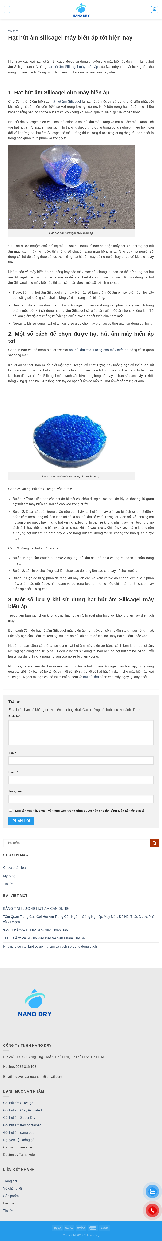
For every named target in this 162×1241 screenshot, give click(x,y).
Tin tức (13, 31)
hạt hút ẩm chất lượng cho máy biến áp (98, 350)
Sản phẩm (11, 1196)
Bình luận (16, 716)
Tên (12, 752)
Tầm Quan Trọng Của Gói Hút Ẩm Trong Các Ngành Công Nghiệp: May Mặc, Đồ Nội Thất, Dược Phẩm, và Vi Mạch (80, 919)
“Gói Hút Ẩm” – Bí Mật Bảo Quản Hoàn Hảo (35, 930)
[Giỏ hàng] (155, 9)
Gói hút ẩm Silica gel (18, 1103)
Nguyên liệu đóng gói (19, 1140)
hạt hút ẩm (91, 677)
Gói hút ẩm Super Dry (19, 1117)
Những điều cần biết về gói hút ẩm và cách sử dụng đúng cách (50, 946)
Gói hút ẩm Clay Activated (22, 1110)
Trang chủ (10, 1181)
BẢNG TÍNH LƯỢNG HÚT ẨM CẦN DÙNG (36, 908)
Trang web (15, 791)
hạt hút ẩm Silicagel (65, 101)
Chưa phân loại (15, 868)
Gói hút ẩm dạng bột (18, 1132)
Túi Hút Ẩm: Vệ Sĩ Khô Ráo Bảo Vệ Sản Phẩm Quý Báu (45, 938)
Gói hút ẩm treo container (22, 1125)
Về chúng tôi (12, 1188)
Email (13, 772)
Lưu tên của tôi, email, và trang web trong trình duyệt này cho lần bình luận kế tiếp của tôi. (80, 810)
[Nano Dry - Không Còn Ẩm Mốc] (81, 9)
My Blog (9, 876)
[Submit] (154, 843)
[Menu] (7, 9)
